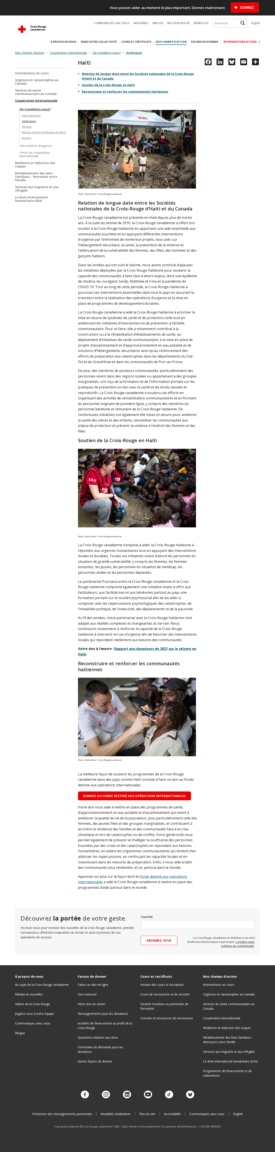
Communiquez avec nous (111, 23)
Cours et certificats (136, 42)
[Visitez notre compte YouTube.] (148, 1095)
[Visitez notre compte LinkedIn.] (127, 1095)
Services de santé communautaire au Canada (36, 92)
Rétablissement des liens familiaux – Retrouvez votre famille (36, 176)
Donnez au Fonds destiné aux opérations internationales (134, 796)
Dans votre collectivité (99, 42)
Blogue (20, 1033)
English (255, 23)
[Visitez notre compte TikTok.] (169, 1095)
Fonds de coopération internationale (34, 154)
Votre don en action (91, 1004)
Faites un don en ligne (93, 985)
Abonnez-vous (159, 940)
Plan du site (147, 1114)
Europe (26, 138)
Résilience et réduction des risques (35, 164)
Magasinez (141, 23)
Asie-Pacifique (31, 115)
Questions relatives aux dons (98, 1037)
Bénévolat (201, 23)
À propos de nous (63, 42)
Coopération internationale (36, 101)
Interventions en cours (32, 73)
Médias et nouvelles (29, 994)
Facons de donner (204, 42)
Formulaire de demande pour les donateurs (100, 1049)
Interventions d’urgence (35, 146)
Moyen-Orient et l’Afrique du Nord (44, 132)
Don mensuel (87, 994)
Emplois (158, 23)
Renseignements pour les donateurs (103, 1014)
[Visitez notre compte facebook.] (85, 1095)
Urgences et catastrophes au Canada (37, 81)
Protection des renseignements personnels (62, 1114)
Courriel (147, 917)
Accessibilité (172, 1114)
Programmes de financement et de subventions (227, 1073)
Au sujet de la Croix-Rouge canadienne (42, 985)
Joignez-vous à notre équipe (34, 1014)
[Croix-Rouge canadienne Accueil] (32, 29)
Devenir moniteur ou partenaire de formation (164, 1006)
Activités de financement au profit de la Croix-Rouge (105, 1025)
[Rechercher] (242, 23)
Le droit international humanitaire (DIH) (31, 199)
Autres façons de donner (95, 1061)
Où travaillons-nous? (35, 109)
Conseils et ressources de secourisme (166, 1018)
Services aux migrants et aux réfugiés (37, 188)
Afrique (27, 127)
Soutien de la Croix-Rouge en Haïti (108, 85)
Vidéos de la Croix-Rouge (32, 1004)
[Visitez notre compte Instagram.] (106, 1095)
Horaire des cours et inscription (162, 985)
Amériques (29, 121)
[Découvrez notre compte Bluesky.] (190, 1095)
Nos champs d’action (171, 42)
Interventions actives (240, 42)
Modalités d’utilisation (116, 1114)
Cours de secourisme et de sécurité (164, 994)
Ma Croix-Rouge (178, 23)
